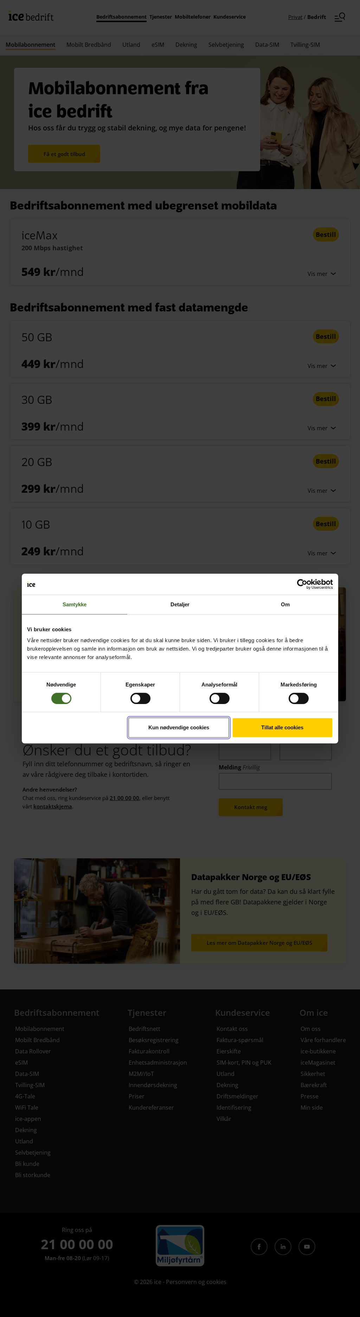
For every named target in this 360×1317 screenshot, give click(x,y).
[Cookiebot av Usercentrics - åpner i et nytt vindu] (302, 584)
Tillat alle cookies (282, 727)
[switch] (140, 698)
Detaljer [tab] (180, 604)
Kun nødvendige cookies (178, 727)
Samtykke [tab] (75, 604)
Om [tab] (285, 604)
